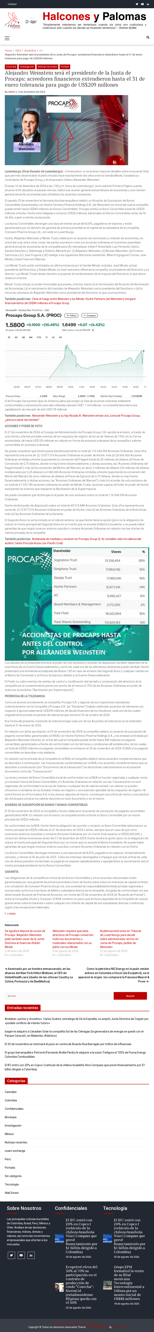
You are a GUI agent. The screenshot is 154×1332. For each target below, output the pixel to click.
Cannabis (11, 1092)
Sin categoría (13, 1176)
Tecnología (12, 1184)
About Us (81, 1323)
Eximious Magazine (98, 1327)
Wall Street (12, 1192)
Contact (12, 4)
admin (11, 91)
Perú (8, 1159)
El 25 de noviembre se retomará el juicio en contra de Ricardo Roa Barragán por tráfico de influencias (68, 1044)
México (9, 1134)
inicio (12, 913)
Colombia (11, 66)
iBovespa (10, 1117)
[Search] (148, 37)
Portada (65, 66)
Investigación (27, 66)
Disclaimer (68, 1323)
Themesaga (119, 1327)
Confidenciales (14, 1108)
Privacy (57, 1323)
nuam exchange (15, 1150)
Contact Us (94, 1323)
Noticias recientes (47, 66)
